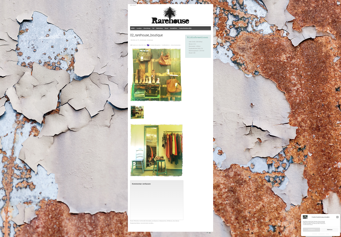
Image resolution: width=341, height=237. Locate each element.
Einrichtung (147, 28)
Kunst (166, 28)
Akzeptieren (311, 229)
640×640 (198, 41)
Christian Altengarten (155, 45)
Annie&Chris (173, 28)
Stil (153, 28)
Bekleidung (159, 28)
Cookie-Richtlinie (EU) (185, 28)
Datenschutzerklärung (321, 233)
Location (139, 28)
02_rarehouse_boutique (145, 40)
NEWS (133, 28)
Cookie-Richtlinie (314, 233)
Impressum (327, 233)
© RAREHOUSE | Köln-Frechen (140, 236)
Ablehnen (329, 229)
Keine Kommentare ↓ (176, 45)
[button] (337, 217)
